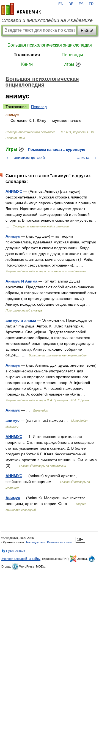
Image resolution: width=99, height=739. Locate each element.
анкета (83, 157)
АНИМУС (14, 191)
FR (91, 4)
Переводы (72, 54)
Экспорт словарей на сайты (20, 558)
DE (70, 4)
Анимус (13, 236)
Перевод (39, 106)
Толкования (27, 54)
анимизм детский (29, 157)
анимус (13, 420)
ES (81, 4)
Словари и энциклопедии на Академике (47, 20)
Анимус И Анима (21, 281)
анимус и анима (21, 320)
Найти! (87, 30)
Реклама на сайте (59, 542)
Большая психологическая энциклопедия (49, 45)
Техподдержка (35, 542)
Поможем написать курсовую (56, 149)
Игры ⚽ (72, 64)
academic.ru (21, 9)
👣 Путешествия (13, 551)
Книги (27, 64)
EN (60, 4)
